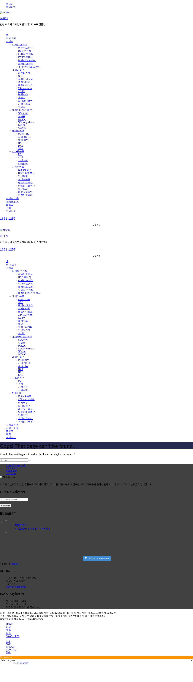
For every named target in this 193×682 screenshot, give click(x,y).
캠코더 (21, 97)
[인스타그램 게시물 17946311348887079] (120, 547)
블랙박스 (23, 94)
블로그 (9, 204)
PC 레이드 (23, 133)
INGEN (4, 18)
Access (22, 127)
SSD (20, 76)
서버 (20, 157)
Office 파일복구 (26, 173)
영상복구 (23, 176)
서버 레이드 (24, 137)
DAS (20, 145)
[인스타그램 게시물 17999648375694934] (23, 551)
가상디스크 (24, 104)
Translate (24, 663)
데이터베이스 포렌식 (29, 66)
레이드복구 (18, 130)
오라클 (21, 116)
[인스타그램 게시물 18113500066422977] (23, 537)
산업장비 (23, 163)
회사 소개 (11, 38)
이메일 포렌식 (25, 54)
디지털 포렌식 (19, 44)
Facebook (11, 468)
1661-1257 (8, 218)
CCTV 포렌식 (25, 57)
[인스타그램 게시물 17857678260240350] (72, 547)
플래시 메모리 (25, 79)
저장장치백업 (25, 192)
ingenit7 (15, 564)
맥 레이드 (23, 140)
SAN (20, 148)
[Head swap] (23, 542)
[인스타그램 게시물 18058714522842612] (72, 537)
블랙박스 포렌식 (27, 60)
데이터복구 (18, 70)
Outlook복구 (24, 170)
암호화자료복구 (26, 185)
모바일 (21, 107)
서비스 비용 (12, 198)
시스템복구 (18, 151)
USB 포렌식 (24, 51)
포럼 (8, 208)
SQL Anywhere (26, 122)
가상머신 (23, 160)
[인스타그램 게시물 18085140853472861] (72, 551)
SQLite (21, 125)
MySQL (22, 119)
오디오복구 (24, 179)
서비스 (9, 41)
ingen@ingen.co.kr (16, 465)
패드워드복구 (25, 182)
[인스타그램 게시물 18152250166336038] (120, 537)
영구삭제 (23, 189)
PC (20, 154)
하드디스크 (24, 73)
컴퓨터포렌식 (25, 47)
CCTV (21, 91)
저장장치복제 (25, 195)
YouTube (11, 473)
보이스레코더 (25, 100)
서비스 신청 (12, 201)
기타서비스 (18, 166)
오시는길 (11, 211)
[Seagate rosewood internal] (23, 547)
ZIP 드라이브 (25, 88)
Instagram (11, 470)
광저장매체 (24, 82)
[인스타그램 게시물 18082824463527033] (120, 542)
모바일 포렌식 (25, 63)
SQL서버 (23, 113)
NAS (20, 143)
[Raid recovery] (72, 542)
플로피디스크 (25, 85)
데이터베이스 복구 (22, 110)
